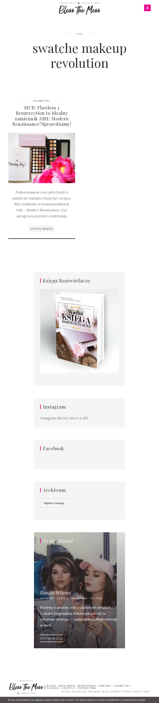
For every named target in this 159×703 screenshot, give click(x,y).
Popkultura (87, 688)
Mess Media (67, 685)
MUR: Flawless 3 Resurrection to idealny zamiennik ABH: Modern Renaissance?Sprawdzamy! (41, 115)
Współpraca (87, 685)
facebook (47, 598)
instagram (79, 598)
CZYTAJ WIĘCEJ (51, 638)
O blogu (50, 685)
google (63, 598)
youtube (96, 598)
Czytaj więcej (41, 229)
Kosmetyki (41, 100)
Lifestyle (68, 688)
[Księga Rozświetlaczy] (79, 331)
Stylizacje (51, 688)
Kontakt (105, 685)
